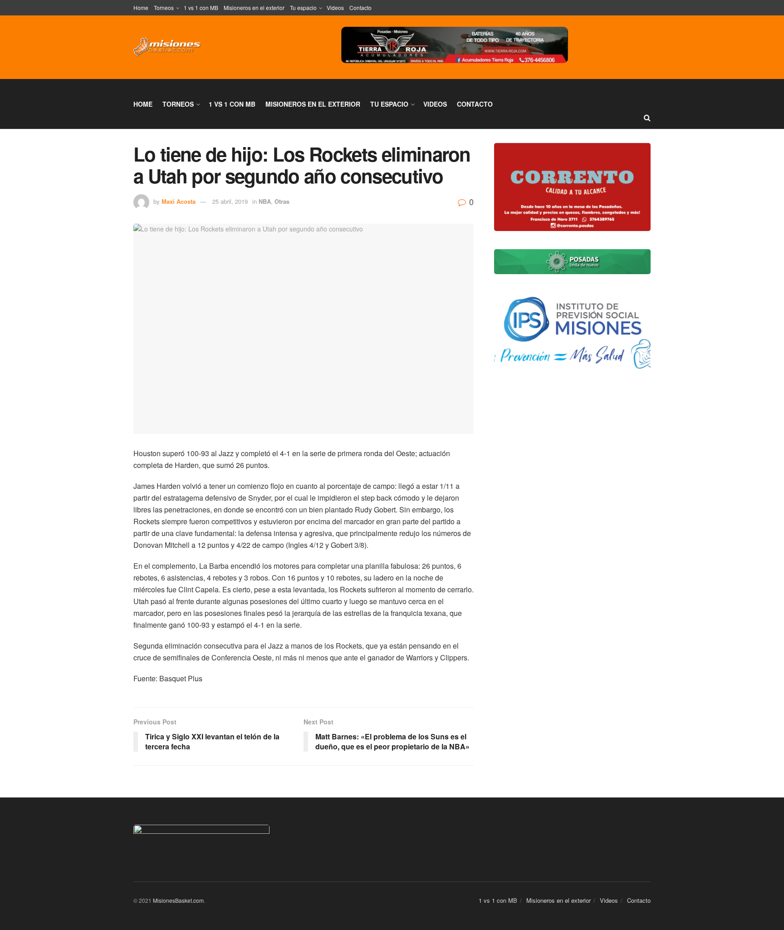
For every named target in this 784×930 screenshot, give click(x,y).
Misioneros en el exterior (254, 7)
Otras (281, 201)
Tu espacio (303, 7)
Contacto (360, 7)
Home (140, 7)
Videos (335, 7)
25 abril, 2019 (230, 201)
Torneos (164, 7)
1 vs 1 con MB (201, 7)
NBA (265, 201)
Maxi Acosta (179, 201)
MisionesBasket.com (178, 900)
